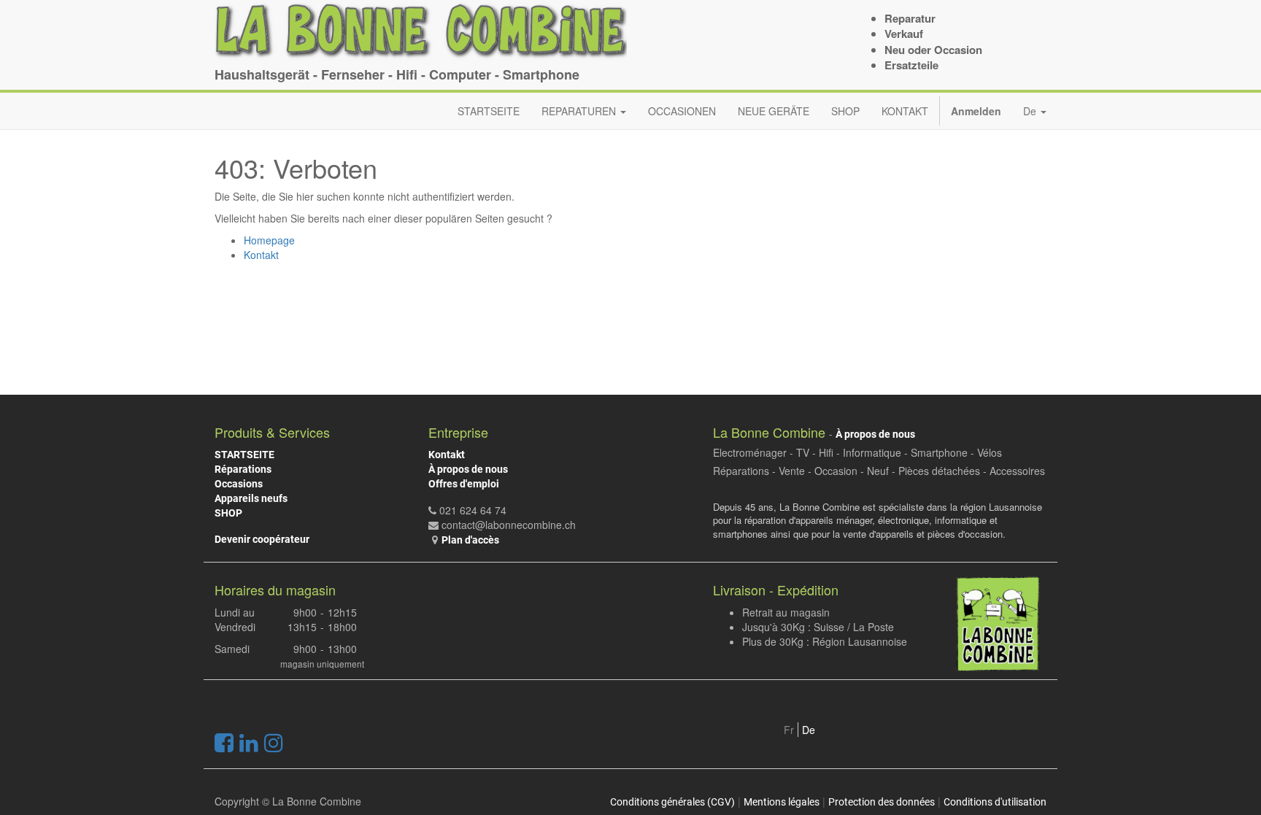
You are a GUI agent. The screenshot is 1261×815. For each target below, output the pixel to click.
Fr (789, 729)
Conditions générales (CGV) (672, 802)
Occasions (239, 484)
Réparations (243, 469)
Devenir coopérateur (262, 539)
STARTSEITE (244, 454)
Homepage (269, 240)
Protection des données (881, 802)
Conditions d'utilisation (995, 802)
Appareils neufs (251, 498)
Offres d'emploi (463, 484)
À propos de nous (468, 469)
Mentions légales (782, 802)
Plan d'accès (470, 540)
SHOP (228, 513)
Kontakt (261, 254)
